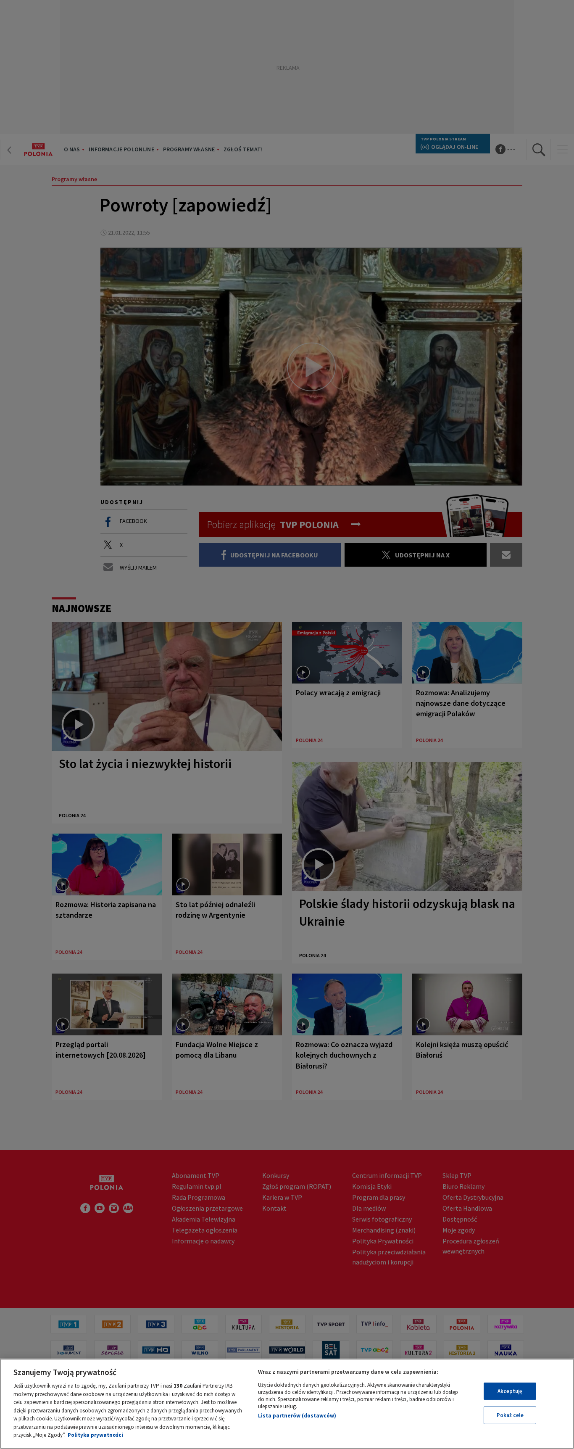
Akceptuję (510, 1391)
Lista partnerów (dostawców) (297, 1415)
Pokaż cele (510, 1415)
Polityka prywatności (95, 1434)
